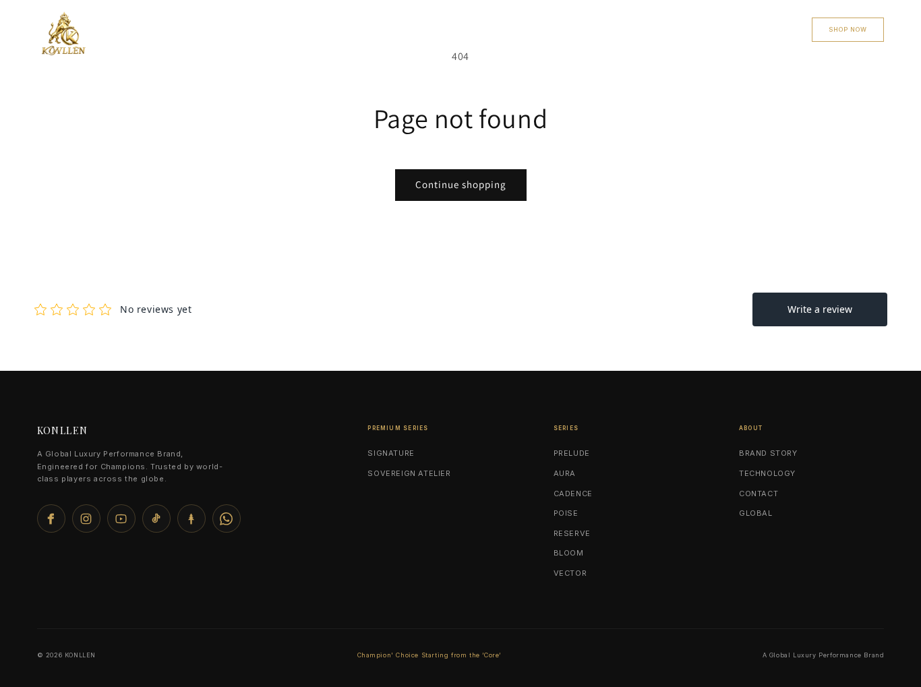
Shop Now (848, 29)
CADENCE (573, 493)
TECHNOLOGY (767, 473)
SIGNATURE (390, 453)
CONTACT (703, 29)
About (768, 29)
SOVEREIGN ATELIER (408, 473)
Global (568, 29)
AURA (565, 473)
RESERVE (572, 533)
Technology (492, 29)
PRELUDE (572, 453)
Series (418, 29)
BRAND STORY (768, 453)
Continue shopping (460, 184)
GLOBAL (756, 513)
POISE (566, 513)
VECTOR (570, 573)
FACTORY (634, 29)
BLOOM (569, 553)
